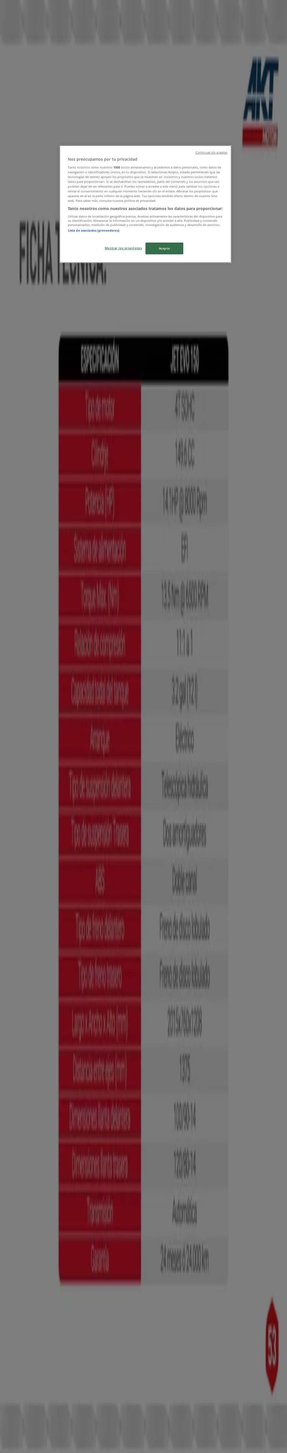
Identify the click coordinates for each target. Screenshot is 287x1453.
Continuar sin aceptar (211, 152)
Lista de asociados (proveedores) (94, 230)
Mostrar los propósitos (123, 248)
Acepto (164, 248)
